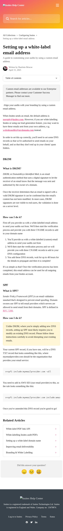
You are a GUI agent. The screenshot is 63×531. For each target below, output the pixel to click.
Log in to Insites (15, 517)
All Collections (9, 35)
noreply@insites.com (13, 119)
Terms (43, 517)
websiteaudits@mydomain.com (18, 130)
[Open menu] (57, 5)
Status (52, 517)
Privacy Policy (31, 517)
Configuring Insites (27, 35)
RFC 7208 (8, 310)
